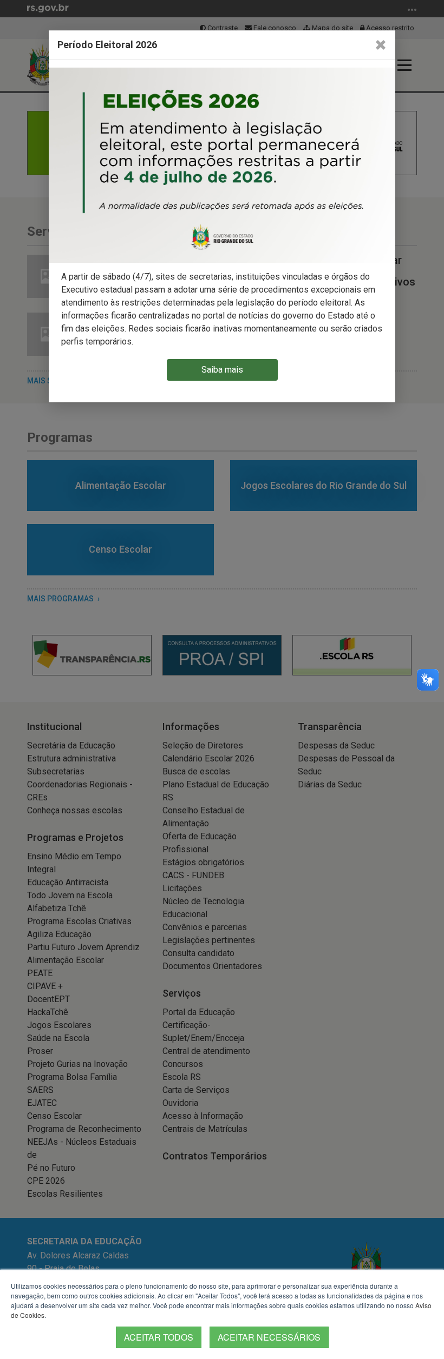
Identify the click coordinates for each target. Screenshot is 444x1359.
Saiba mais (222, 369)
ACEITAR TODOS (158, 1337)
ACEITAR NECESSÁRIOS (269, 1337)
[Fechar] (381, 45)
